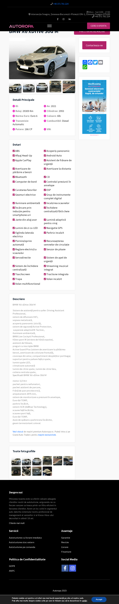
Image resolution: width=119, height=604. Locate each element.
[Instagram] (72, 568)
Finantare (66, 551)
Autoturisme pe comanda (22, 546)
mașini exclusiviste (47, 435)
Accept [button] (99, 599)
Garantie (65, 537)
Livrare (64, 546)
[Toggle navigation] (49, 26)
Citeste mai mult (17, 523)
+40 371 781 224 (60, 3)
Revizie (65, 542)
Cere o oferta (98, 25)
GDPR (12, 565)
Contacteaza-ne (94, 45)
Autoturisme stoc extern (21, 542)
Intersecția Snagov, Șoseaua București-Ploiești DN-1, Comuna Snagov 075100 (70, 14)
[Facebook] (65, 568)
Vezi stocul (18, 432)
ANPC (12, 570)
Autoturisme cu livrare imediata (25, 537)
